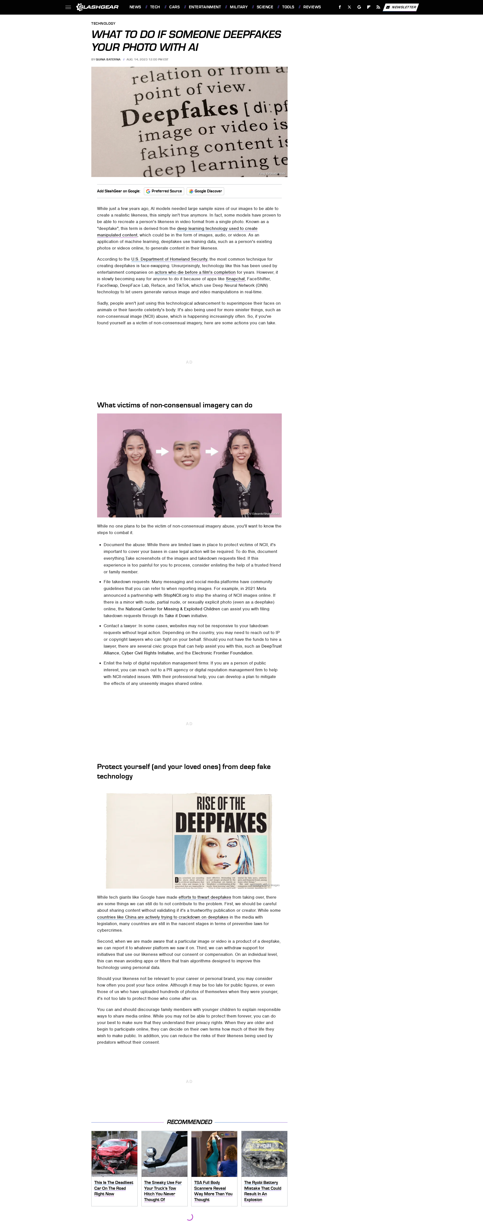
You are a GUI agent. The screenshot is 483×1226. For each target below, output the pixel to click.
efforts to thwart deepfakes (205, 897)
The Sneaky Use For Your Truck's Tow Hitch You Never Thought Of (163, 1191)
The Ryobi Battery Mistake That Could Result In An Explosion (262, 1191)
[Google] (359, 7)
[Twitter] (349, 7)
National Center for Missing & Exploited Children (173, 609)
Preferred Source (167, 191)
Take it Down (177, 615)
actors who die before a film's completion (195, 272)
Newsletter (404, 7)
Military (239, 7)
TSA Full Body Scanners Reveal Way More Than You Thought (213, 1191)
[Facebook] (340, 7)
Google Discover (208, 191)
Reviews (312, 7)
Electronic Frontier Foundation (222, 653)
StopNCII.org (176, 595)
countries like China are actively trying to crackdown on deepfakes (162, 917)
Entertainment (205, 7)
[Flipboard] (369, 7)
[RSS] (378, 7)
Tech (155, 7)
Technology (103, 23)
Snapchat (235, 279)
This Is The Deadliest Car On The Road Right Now (113, 1188)
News (135, 7)
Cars (174, 7)
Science (265, 7)
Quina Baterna (108, 59)
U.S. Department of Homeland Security (169, 259)
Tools (288, 7)
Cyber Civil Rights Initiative (148, 653)
